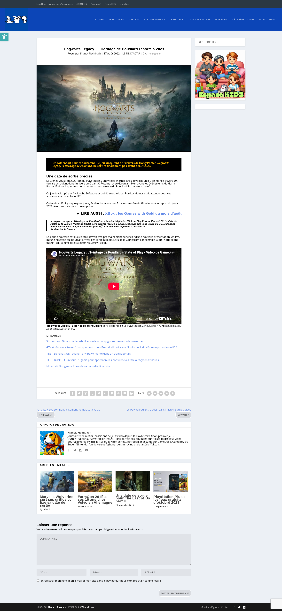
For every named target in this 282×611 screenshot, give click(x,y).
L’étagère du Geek (243, 19)
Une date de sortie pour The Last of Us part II (133, 498)
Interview (221, 19)
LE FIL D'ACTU (131, 53)
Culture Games (153, 19)
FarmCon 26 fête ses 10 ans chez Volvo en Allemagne (95, 499)
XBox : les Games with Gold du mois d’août (143, 213)
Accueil (99, 19)
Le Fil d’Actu (116, 19)
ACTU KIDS (82, 3)
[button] (4, 37)
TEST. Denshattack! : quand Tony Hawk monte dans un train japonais (88, 353)
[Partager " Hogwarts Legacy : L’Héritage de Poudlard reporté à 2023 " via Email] (125, 393)
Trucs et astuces (199, 19)
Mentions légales (210, 607)
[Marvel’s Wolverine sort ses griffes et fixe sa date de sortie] (57, 481)
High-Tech (177, 19)
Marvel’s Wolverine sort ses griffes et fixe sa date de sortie (56, 501)
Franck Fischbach (90, 53)
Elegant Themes (57, 606)
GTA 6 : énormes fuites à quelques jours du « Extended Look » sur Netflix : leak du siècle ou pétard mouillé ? (111, 347)
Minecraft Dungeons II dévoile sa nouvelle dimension (78, 366)
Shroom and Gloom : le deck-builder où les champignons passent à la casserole (94, 341)
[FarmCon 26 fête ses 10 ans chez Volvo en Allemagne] (95, 481)
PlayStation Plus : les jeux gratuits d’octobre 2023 (169, 499)
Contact (225, 607)
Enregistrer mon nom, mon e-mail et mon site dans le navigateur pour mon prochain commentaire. (100, 580)
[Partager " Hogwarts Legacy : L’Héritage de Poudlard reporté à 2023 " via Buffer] (112, 393)
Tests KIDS (110, 3)
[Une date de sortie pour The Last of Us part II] (133, 481)
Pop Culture (267, 19)
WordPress (88, 606)
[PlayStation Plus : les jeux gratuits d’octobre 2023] (170, 481)
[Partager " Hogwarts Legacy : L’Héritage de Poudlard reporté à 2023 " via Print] (131, 393)
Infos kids (124, 3)
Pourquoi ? (96, 3)
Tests (132, 19)
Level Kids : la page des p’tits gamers (55, 3)
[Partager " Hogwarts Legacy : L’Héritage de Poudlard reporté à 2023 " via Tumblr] (92, 393)
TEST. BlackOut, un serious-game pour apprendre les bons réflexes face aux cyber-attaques (102, 360)
